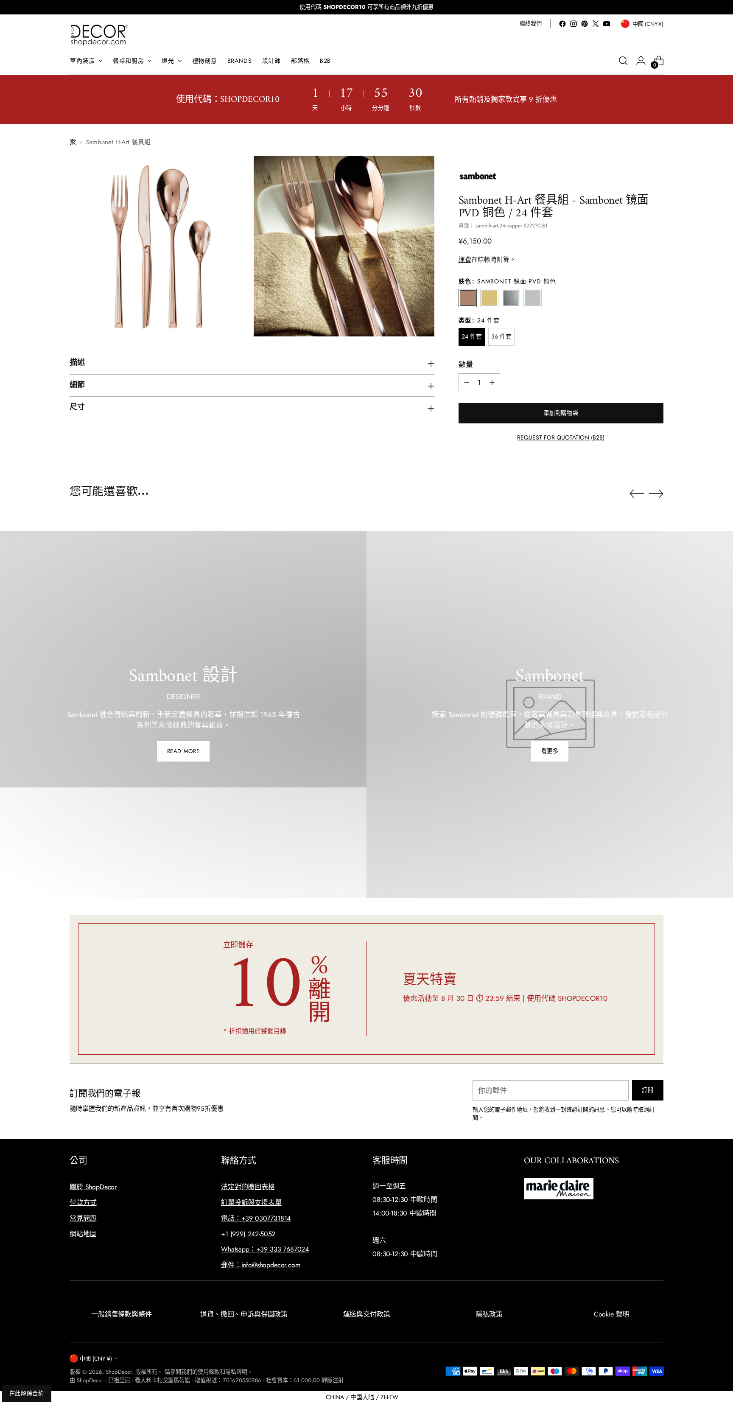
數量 (466, 364)
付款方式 (83, 1202)
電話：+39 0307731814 (256, 1218)
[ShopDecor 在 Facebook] (562, 24)
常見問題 (83, 1218)
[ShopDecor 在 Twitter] (595, 24)
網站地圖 (83, 1234)
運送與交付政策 (366, 1314)
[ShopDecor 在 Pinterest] (584, 24)
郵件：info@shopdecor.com (260, 1265)
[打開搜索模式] (623, 60)
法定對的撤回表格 (248, 1187)
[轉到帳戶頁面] (640, 60)
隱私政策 (489, 1314)
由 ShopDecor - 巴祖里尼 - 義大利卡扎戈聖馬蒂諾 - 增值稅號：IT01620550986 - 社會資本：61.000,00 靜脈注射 (207, 1380)
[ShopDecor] (99, 34)
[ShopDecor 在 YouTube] (606, 24)
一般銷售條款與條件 (121, 1314)
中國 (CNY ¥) (96, 1359)
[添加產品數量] (492, 382)
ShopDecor (119, 1372)
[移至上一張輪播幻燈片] (636, 494)
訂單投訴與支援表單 (251, 1202)
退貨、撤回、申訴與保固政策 (244, 1314)
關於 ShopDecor (93, 1187)
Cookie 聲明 (611, 1314)
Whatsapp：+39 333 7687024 (265, 1249)
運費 (465, 259)
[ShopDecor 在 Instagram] (573, 24)
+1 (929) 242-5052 (248, 1234)
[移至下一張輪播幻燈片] (656, 493)
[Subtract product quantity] (466, 382)
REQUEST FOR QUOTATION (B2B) (560, 437)
